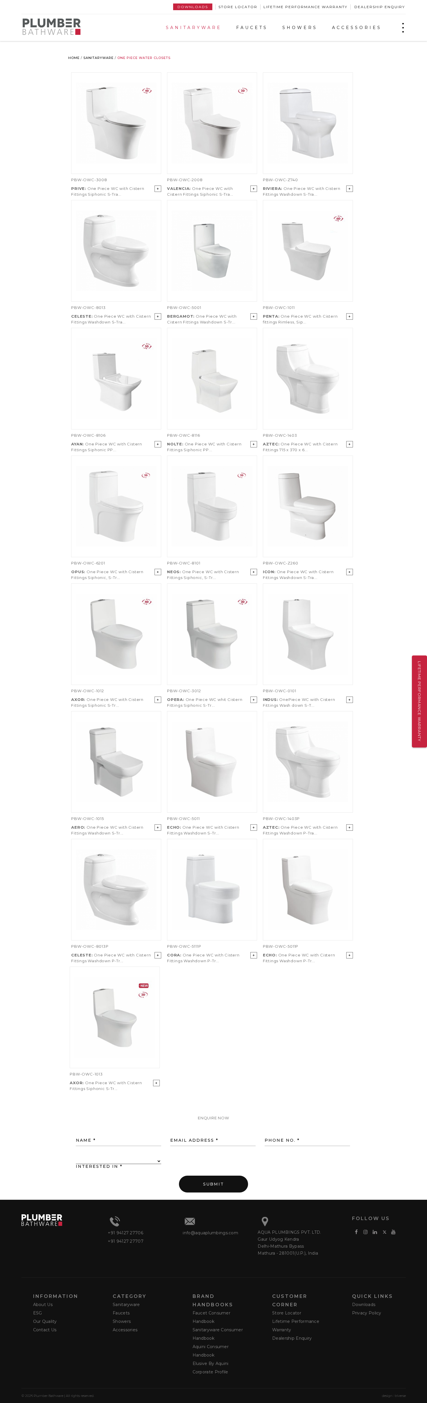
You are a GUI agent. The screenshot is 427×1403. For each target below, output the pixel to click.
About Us (43, 1304)
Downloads (192, 7)
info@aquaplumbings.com (210, 1232)
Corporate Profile (210, 1372)
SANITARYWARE (194, 27)
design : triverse (394, 1396)
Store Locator (237, 7)
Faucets (121, 1313)
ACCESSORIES (357, 27)
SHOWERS (299, 27)
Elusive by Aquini (211, 1363)
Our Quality (45, 1321)
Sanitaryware (98, 58)
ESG (37, 1313)
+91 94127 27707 (125, 1241)
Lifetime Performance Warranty (305, 7)
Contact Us (45, 1329)
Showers (122, 1321)
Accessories (125, 1329)
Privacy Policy (366, 1313)
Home (74, 58)
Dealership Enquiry (379, 7)
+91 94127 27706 (125, 1232)
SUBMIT (213, 1185)
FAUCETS (252, 27)
